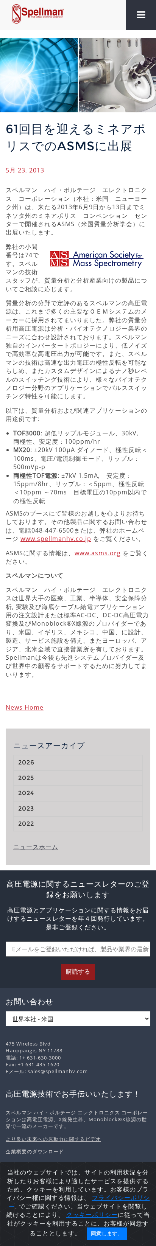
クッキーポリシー (92, 1214)
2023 (26, 808)
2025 (26, 777)
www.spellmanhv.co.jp (55, 538)
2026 (26, 762)
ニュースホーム (35, 847)
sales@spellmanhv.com (58, 1071)
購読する (78, 971)
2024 (26, 793)
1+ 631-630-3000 (40, 1057)
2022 (26, 823)
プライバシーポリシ (121, 1197)
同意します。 (107, 1233)
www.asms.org (98, 553)
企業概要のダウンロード (35, 1151)
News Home (25, 707)
